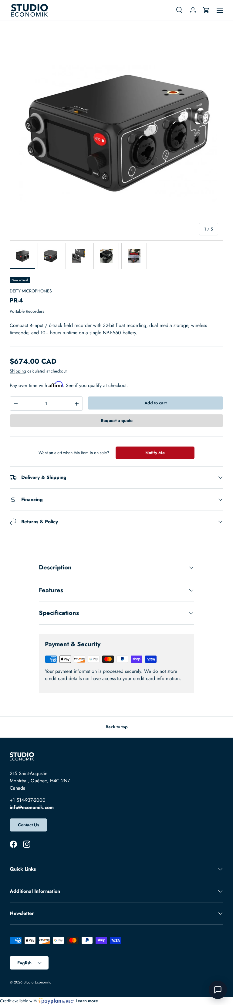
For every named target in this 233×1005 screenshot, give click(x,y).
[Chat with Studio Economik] (218, 990)
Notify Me (155, 453)
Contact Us (28, 825)
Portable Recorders (27, 311)
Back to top (117, 727)
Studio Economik (37, 982)
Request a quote (117, 420)
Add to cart (155, 403)
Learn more (87, 1001)
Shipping (18, 371)
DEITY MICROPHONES (31, 291)
